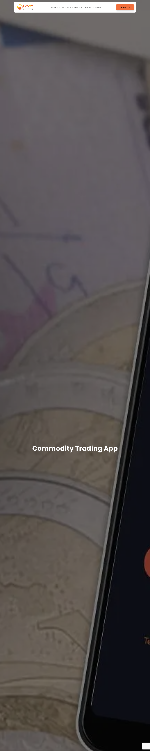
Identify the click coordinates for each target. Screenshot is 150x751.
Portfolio (87, 7)
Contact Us (125, 7)
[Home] (25, 7)
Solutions (97, 7)
